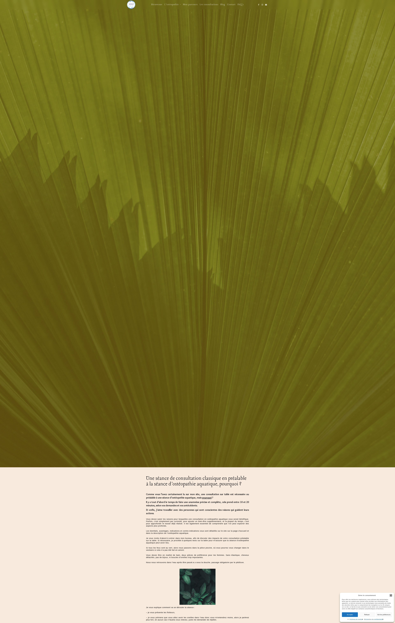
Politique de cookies (356, 619)
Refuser (367, 614)
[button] (391, 595)
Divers (197, 256)
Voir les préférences (384, 614)
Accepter (350, 614)
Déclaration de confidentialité (373, 619)
